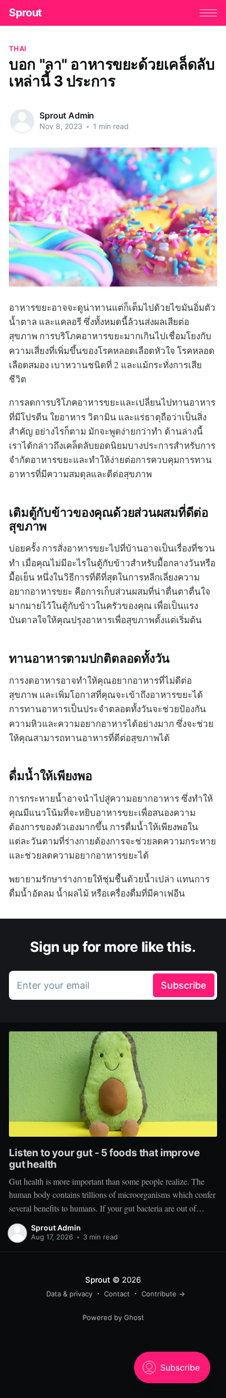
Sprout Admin (66, 115)
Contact (117, 1293)
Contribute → (163, 1293)
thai (17, 48)
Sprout (25, 12)
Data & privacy (69, 1293)
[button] (208, 13)
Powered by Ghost (113, 1317)
